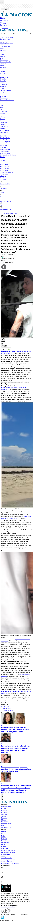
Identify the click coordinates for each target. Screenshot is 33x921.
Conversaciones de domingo (8, 155)
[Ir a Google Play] (6, 888)
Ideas (1, 159)
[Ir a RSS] (2, 882)
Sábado (2, 157)
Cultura (2, 83)
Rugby (2, 107)
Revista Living (4, 170)
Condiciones (5, 907)
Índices (2, 66)
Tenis (1, 109)
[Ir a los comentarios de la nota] (4, 339)
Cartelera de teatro (6, 140)
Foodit (4, 23)
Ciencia (2, 88)
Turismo (2, 119)
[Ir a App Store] (6, 892)
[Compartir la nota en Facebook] (2, 346)
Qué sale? (3, 136)
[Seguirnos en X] (2, 873)
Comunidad (3, 85)
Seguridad (3, 79)
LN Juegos (3, 117)
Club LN (4, 25)
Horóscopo (3, 123)
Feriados (2, 124)
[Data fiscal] (2, 918)
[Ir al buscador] (2, 11)
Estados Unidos (4, 71)
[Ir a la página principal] (16, 16)
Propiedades (4, 60)
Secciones (5, 21)
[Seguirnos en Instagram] (2, 878)
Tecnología (3, 121)
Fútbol (2, 105)
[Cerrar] (27, 31)
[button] (16, 120)
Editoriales (3, 96)
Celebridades (5, 706)
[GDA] (6, 913)
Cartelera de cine (5, 138)
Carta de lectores (5, 153)
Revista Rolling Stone (6, 172)
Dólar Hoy (3, 56)
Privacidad (12, 907)
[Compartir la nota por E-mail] (6, 346)
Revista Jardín (4, 174)
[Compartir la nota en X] (4, 346)
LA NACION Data (5, 47)
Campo (2, 58)
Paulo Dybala (7, 708)
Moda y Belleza (4, 130)
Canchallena (3, 111)
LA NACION (5, 213)
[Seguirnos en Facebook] (2, 868)
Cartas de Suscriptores (7, 100)
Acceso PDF (3, 145)
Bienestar (3, 86)
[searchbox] (16, 34)
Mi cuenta (5, 28)
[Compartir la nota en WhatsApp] (4, 341)
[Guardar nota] (2, 339)
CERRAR (2, 1)
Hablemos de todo (5, 90)
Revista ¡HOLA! (4, 166)
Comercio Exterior (5, 62)
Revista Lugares (5, 168)
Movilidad (3, 64)
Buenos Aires (4, 77)
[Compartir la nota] (2, 341)
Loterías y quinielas (6, 126)
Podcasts (3, 128)
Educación (3, 81)
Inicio (3, 18)
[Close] (2, 794)
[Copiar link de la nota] (2, 344)
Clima (1, 45)
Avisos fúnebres (5, 149)
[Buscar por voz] (30, 33)
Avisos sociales (4, 151)
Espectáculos (13, 213)
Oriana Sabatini (8, 710)
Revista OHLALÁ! (5, 164)
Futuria (2, 54)
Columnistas (4, 98)
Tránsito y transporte (6, 43)
